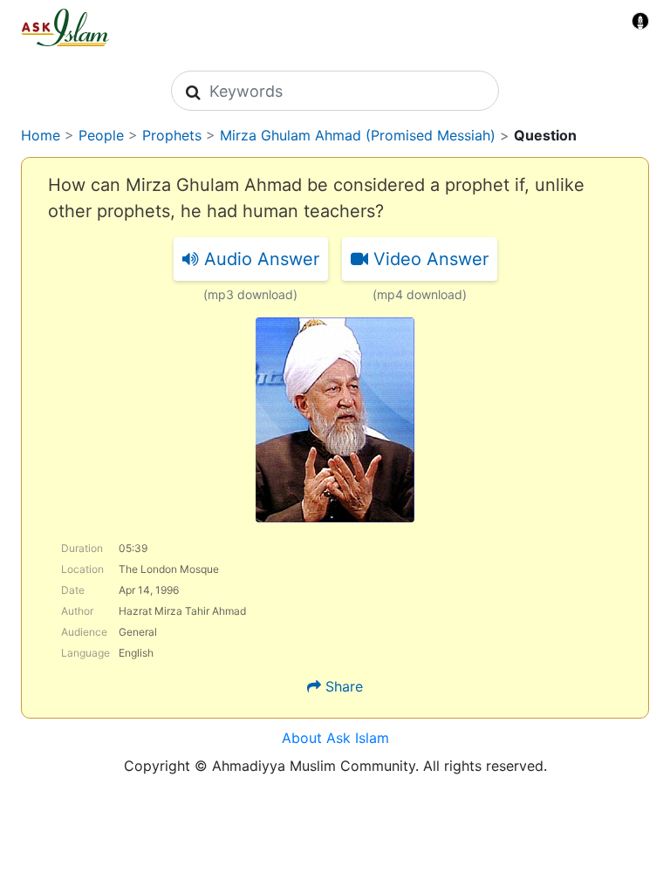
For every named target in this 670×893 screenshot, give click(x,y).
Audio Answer (259, 259)
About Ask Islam (335, 737)
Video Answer (428, 259)
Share (344, 686)
